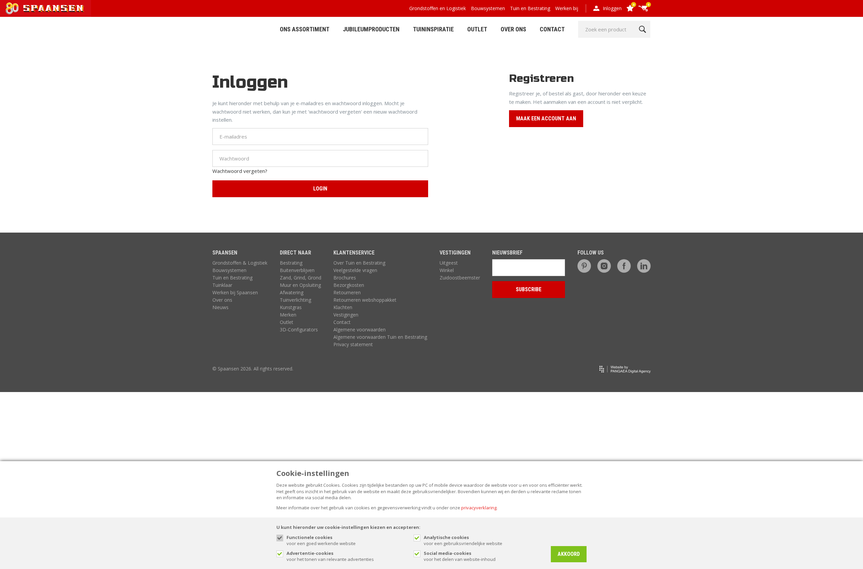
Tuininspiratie (433, 29)
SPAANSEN (224, 252)
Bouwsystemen (488, 8)
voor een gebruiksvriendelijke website (463, 540)
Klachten (342, 307)
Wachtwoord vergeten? (239, 171)
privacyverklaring (479, 508)
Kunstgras (291, 307)
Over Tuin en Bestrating (359, 263)
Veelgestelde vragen (355, 270)
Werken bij (566, 8)
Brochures (344, 277)
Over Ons (513, 29)
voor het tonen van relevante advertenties (330, 556)
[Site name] (45, 8)
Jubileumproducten (371, 29)
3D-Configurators (299, 329)
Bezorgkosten (348, 285)
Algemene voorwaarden (359, 329)
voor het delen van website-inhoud (460, 556)
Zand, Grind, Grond (300, 277)
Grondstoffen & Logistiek (239, 263)
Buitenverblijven (297, 270)
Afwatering (291, 292)
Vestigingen (345, 314)
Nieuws (220, 307)
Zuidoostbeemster (460, 277)
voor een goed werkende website (321, 540)
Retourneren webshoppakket (364, 300)
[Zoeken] (642, 29)
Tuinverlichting (295, 300)
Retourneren (347, 292)
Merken (288, 314)
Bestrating (291, 263)
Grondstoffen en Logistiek (437, 8)
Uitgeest (449, 263)
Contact (552, 29)
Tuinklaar (222, 285)
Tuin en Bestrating (530, 8)
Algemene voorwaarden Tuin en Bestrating (380, 337)
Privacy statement (353, 344)
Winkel (447, 270)
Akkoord (569, 554)
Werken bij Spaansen (235, 292)
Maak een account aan (546, 118)
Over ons (222, 300)
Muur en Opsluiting (300, 285)
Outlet (477, 29)
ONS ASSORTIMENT (304, 29)
